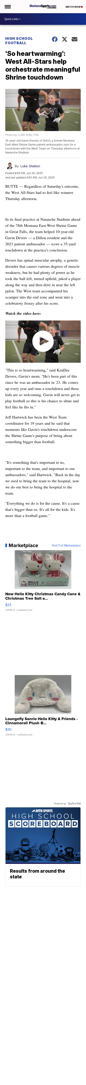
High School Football (19, 40)
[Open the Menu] (7, 6)
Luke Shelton (30, 166)
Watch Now (73, 6)
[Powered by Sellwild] (74, 803)
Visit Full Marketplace (66, 545)
